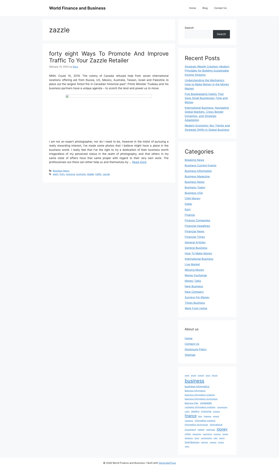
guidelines (189, 421)
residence (189, 438)
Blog (205, 8)
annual (193, 375)
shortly (222, 438)
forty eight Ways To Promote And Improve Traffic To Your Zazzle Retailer (109, 57)
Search (189, 27)
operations (196, 434)
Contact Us (220, 8)
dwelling (195, 411)
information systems (205, 420)
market (201, 429)
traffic (98, 174)
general (216, 416)
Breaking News (194, 160)
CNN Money (192, 198)
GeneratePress (167, 462)
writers (221, 442)
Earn (188, 209)
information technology (196, 424)
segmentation (206, 438)
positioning (207, 434)
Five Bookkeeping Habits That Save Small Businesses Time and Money (206, 98)
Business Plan (191, 403)
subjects (204, 442)
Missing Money (194, 269)
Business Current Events (200, 165)
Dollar (188, 204)
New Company (194, 291)
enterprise (206, 411)
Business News (61, 170)
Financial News (194, 231)
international (216, 424)
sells (215, 438)
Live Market (192, 264)
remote (225, 434)
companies (206, 403)
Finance (190, 215)
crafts (187, 411)
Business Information (198, 171)
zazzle (106, 174)
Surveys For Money (197, 297)
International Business (199, 259)
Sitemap (190, 354)
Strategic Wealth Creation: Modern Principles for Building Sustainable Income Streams (207, 70)
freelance (207, 416)
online (188, 434)
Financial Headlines (197, 226)
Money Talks (193, 280)
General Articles (195, 242)
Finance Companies (197, 220)
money (222, 429)
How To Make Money (198, 253)
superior (213, 442)
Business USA (194, 193)
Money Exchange (196, 275)
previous (217, 434)
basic (208, 375)
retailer (90, 174)
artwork (201, 375)
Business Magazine (197, 176)
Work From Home (196, 308)
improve (70, 174)
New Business (194, 286)
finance (190, 416)
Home (192, 8)
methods (210, 429)
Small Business (192, 442)
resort (196, 438)
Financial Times (195, 237)
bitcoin (214, 375)
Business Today (195, 187)
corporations (222, 407)
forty (62, 174)
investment (190, 429)
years (187, 446)
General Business (196, 248)
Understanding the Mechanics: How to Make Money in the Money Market (207, 84)
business (194, 381)
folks (200, 416)
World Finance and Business (77, 8)
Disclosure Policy (196, 349)
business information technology (201, 399)
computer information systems (200, 407)
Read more (139, 162)
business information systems (200, 395)
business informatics (197, 386)
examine (216, 411)
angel (187, 375)
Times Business (195, 302)
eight (55, 174)
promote (81, 174)
